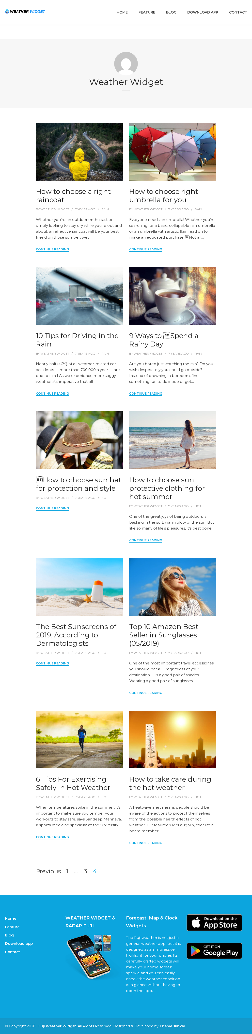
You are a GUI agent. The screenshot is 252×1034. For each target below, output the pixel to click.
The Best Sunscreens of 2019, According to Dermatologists (76, 634)
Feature (147, 12)
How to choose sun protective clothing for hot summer (167, 488)
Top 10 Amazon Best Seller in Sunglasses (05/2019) (163, 634)
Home (122, 12)
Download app (202, 12)
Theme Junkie (172, 1026)
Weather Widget (54, 209)
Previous (48, 871)
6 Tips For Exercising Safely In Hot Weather (73, 783)
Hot (104, 498)
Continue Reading (52, 249)
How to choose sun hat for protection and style (78, 484)
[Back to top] (247, 1029)
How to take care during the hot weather (170, 783)
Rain (105, 209)
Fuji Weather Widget (57, 1026)
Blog (171, 12)
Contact (238, 12)
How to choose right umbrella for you (163, 195)
